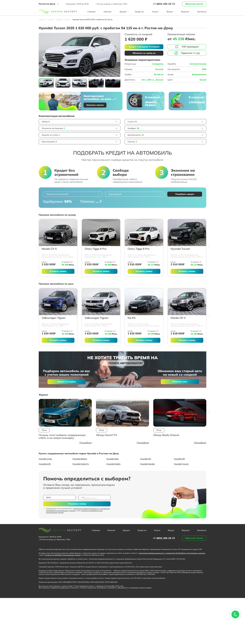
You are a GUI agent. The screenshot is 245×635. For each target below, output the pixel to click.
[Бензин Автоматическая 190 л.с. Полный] (187, 301)
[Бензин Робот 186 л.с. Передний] (101, 232)
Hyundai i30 (145, 459)
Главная (91, 11)
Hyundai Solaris (113, 464)
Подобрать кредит (184, 194)
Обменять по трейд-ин (144, 53)
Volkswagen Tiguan (54, 318)
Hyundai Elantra (79, 459)
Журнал (185, 11)
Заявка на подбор (66, 381)
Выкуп (170, 11)
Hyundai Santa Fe (80, 464)
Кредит (123, 11)
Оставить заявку (58, 271)
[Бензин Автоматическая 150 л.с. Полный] (58, 232)
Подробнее (85, 442)
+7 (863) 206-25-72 (164, 4)
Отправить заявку (77, 503)
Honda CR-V (178, 318)
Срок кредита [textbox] (115, 194)
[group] (79, 55)
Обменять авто (179, 381)
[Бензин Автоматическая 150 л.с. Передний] (144, 301)
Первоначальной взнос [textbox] (57, 194)
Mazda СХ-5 (49, 248)
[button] (117, 55)
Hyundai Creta (45, 459)
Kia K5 (131, 318)
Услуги (155, 11)
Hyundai (59, 20)
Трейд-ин (139, 11)
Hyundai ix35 (45, 464)
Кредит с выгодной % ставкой (144, 46)
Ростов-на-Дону (47, 4)
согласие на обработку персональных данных (63, 555)
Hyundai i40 (179, 459)
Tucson (67, 20)
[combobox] (72, 194)
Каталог (107, 11)
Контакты (201, 11)
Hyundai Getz (112, 459)
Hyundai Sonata (147, 464)
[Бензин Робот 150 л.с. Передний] (58, 301)
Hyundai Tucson (180, 248)
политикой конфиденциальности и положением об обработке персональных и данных (78, 509)
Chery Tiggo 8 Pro (95, 248)
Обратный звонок (194, 4)
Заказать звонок (95, 105)
